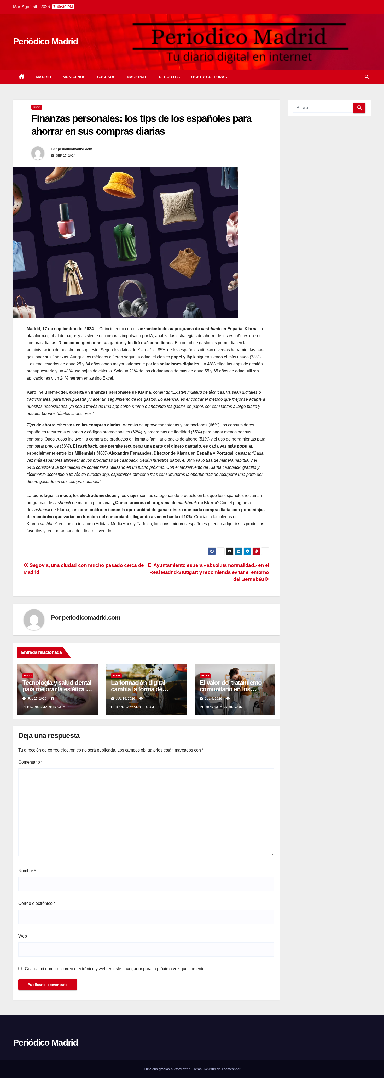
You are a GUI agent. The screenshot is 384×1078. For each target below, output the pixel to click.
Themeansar (231, 1069)
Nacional (137, 77)
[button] (367, 77)
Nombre (27, 870)
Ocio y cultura (208, 77)
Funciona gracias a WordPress (167, 1069)
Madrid (43, 77)
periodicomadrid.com (75, 149)
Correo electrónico (36, 903)
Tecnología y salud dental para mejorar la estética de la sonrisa (57, 689)
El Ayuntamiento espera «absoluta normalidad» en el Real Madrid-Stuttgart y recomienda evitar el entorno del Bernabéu (208, 572)
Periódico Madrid (45, 41)
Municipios (74, 77)
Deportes (169, 77)
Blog (36, 107)
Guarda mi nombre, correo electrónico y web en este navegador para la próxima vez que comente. (115, 969)
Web (22, 936)
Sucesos (106, 77)
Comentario (30, 762)
